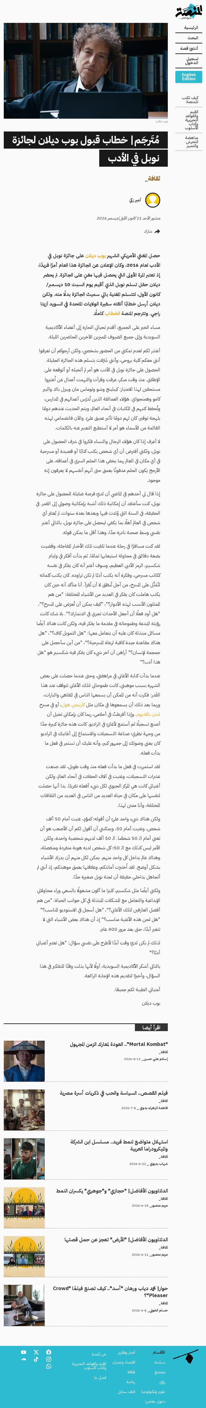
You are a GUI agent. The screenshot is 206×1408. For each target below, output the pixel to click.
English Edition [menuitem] (189, 77)
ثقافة (154, 178)
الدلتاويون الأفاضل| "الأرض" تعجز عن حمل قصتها (130, 1239)
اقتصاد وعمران (123, 1362)
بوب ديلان (95, 255)
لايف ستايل (126, 1392)
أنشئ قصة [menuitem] (189, 49)
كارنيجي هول (73, 704)
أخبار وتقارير (126, 1352)
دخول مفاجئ (155, 1401)
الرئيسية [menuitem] (191, 28)
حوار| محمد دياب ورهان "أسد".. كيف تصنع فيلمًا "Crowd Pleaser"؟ (116, 1288)
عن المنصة (99, 1354)
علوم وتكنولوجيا (153, 1392)
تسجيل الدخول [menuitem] (191, 61)
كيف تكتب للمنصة (190, 100)
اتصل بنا (100, 1378)
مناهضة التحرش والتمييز (191, 142)
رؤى (162, 1382)
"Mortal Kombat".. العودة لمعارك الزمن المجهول (131, 1044)
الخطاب (112, 313)
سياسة (159, 1362)
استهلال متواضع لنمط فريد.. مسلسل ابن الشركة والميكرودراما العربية (117, 1141)
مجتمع (159, 1372)
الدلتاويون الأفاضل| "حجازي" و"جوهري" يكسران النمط (126, 1190)
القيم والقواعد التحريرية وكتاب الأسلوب (191, 120)
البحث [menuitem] (193, 38)
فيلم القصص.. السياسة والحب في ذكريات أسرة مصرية (127, 1092)
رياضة (130, 1382)
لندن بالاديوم (148, 714)
